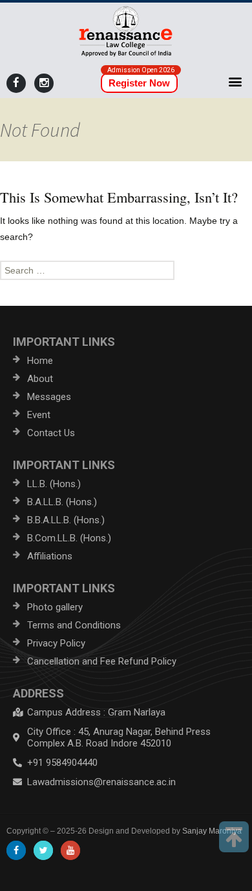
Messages (49, 397)
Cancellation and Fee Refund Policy (101, 661)
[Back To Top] (234, 836)
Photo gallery (55, 607)
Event (38, 415)
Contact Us (51, 433)
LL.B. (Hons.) (54, 484)
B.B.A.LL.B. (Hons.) (66, 520)
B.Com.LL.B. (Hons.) (69, 538)
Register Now (139, 82)
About (40, 379)
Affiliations (49, 556)
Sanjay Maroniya (212, 831)
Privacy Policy (56, 643)
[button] (235, 81)
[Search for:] (126, 270)
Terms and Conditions (74, 625)
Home (40, 360)
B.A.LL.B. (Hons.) (62, 502)
